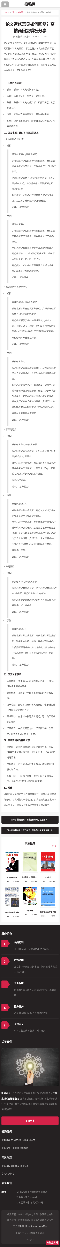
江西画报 (30, 910)
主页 (7, 12)
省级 (8, 881)
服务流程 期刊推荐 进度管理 (15, 1166)
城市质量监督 (12, 877)
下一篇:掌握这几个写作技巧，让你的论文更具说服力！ (30, 830)
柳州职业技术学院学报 (30, 877)
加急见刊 (53, 1242)
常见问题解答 (8, 1173)
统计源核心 (43, 916)
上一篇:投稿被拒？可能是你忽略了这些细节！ (30, 819)
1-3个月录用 (52, 916)
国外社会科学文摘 (12, 912)
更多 (54, 846)
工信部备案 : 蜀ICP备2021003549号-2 (30, 1226)
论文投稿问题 (17, 12)
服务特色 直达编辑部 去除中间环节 (18, 1140)
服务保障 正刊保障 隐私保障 (15, 1148)
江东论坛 (48, 877)
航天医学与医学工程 (48, 912)
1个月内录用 (16, 881)
